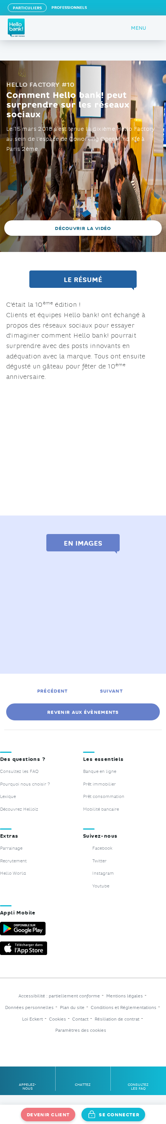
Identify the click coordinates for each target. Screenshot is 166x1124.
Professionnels (69, 7)
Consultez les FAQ (19, 771)
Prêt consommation (103, 796)
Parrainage (11, 848)
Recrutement (13, 861)
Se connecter (119, 1114)
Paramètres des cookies (80, 1030)
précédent (52, 690)
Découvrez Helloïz (19, 809)
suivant (112, 690)
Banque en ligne (99, 771)
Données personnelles (29, 1007)
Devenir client (48, 1114)
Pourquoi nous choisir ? (25, 784)
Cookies (57, 1019)
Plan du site (72, 1007)
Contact (80, 1019)
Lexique (8, 796)
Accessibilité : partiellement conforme (59, 996)
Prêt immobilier (99, 784)
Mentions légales (124, 996)
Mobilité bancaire (101, 809)
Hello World (13, 873)
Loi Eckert (32, 1019)
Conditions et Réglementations (123, 1007)
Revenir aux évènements (83, 711)
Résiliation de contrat (117, 1019)
